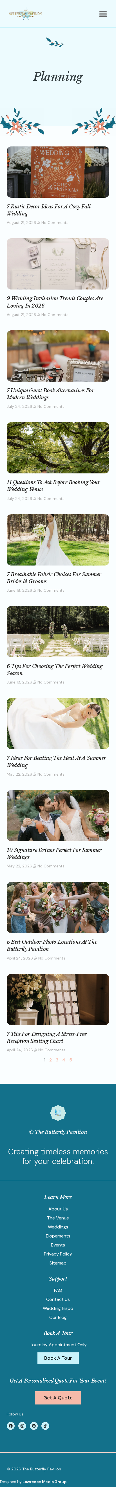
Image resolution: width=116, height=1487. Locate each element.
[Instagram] (22, 1426)
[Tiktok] (45, 1426)
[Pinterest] (34, 1426)
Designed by (11, 1481)
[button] (103, 14)
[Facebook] (11, 1426)
